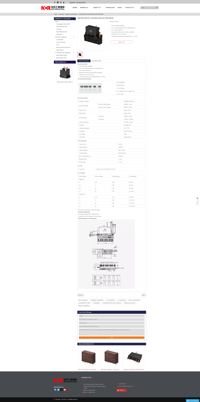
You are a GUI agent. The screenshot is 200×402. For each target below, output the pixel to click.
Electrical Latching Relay (134, 300)
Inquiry (120, 42)
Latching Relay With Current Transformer (111, 303)
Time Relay (59, 29)
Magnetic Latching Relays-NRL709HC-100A (134, 369)
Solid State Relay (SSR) (61, 26)
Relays (56, 21)
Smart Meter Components (60, 37)
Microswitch (59, 34)
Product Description (84, 61)
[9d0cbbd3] (65, 380)
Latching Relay (59, 39)
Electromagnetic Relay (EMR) (63, 24)
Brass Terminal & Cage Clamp (63, 47)
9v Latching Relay (122, 300)
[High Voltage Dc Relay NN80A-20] (64, 72)
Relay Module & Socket (61, 31)
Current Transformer (61, 42)
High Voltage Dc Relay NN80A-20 (65, 82)
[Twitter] (61, 2)
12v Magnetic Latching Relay (96, 300)
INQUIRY (121, 390)
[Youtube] (64, 2)
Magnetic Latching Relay (78, 2)
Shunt (57, 44)
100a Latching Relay (83, 300)
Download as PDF (96, 61)
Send (111, 337)
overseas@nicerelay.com (125, 386)
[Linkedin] (58, 2)
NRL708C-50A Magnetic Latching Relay (87, 369)
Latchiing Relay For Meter (84, 303)
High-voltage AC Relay (61, 57)
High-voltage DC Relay (61, 55)
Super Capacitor (60, 50)
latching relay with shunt (129, 303)
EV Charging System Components (62, 52)
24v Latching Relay (110, 300)
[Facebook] (55, 2)
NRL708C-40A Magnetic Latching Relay (110, 369)
